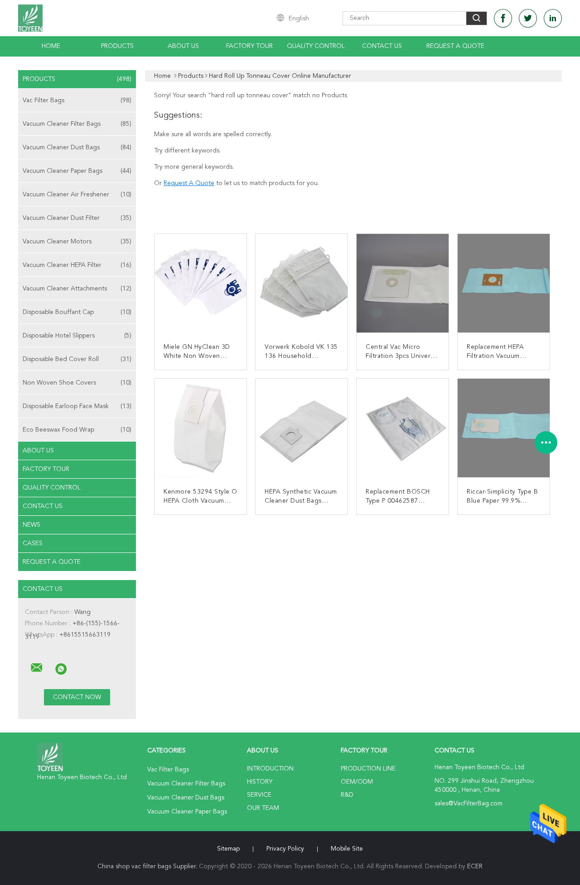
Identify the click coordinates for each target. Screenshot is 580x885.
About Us (183, 46)
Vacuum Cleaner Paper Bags (77, 171)
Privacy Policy (285, 849)
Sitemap (228, 849)
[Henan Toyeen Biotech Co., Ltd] (36, 667)
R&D (347, 795)
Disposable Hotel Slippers (77, 336)
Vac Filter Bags (77, 100)
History (259, 782)
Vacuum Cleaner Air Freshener (77, 194)
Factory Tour (249, 46)
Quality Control (316, 46)
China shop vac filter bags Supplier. (148, 866)
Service (259, 795)
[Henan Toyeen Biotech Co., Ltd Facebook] (503, 18)
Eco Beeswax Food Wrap (77, 430)
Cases (33, 543)
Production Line (368, 769)
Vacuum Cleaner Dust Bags (77, 147)
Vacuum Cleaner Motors (77, 241)
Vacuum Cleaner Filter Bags (77, 124)
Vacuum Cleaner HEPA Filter (77, 265)
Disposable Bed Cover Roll (77, 359)
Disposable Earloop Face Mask (77, 406)
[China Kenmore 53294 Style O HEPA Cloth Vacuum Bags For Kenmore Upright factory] (204, 428)
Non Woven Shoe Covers (77, 383)
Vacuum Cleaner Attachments (77, 288)
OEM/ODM (357, 782)
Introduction (270, 769)
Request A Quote (455, 46)
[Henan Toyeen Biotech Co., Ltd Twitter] (528, 18)
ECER (475, 866)
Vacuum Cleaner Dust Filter (77, 218)
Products (117, 46)
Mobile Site (347, 849)
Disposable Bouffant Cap (77, 312)
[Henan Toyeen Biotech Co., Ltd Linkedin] (553, 18)
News (31, 525)
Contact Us (382, 46)
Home (51, 46)
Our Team (263, 808)
